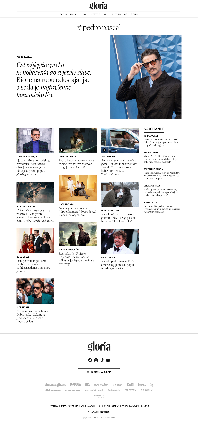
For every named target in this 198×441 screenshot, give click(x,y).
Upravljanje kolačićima (99, 412)
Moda (73, 14)
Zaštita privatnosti (69, 406)
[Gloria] (98, 6)
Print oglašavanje (130, 406)
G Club (134, 14)
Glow (83, 14)
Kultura (116, 14)
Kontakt (145, 406)
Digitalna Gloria (101, 372)
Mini (105, 14)
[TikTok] (102, 360)
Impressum (53, 406)
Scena (63, 14)
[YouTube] (108, 360)
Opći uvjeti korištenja (109, 406)
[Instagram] (96, 360)
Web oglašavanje (88, 406)
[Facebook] (90, 360)
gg (125, 14)
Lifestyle (95, 14)
